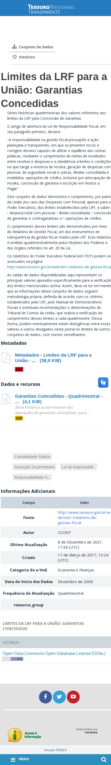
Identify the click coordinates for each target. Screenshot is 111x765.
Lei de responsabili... (78, 466)
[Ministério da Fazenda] (87, 733)
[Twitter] (60, 696)
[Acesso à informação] (24, 735)
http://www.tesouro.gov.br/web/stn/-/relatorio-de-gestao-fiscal (84, 517)
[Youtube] (73, 696)
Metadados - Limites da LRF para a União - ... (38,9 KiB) (53, 358)
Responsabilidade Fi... (32, 477)
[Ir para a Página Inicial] (55, 9)
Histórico (26, 57)
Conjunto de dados (35, 46)
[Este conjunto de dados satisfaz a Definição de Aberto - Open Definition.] (13, 658)
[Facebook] (46, 696)
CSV (19, 418)
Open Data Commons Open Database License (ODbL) (54, 653)
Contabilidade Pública (32, 456)
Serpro (61, 749)
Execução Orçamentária (34, 466)
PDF (19, 369)
